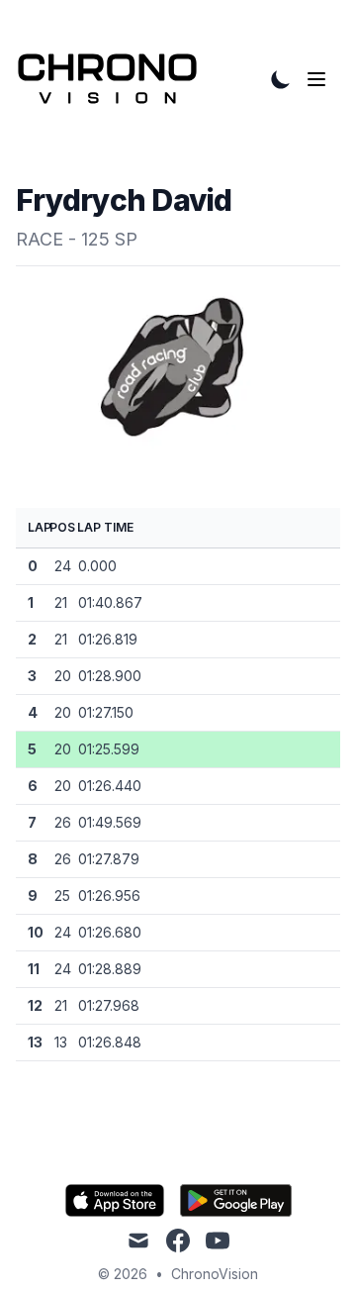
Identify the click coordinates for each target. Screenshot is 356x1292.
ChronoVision (214, 1273)
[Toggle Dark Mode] (281, 79)
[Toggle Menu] (320, 79)
